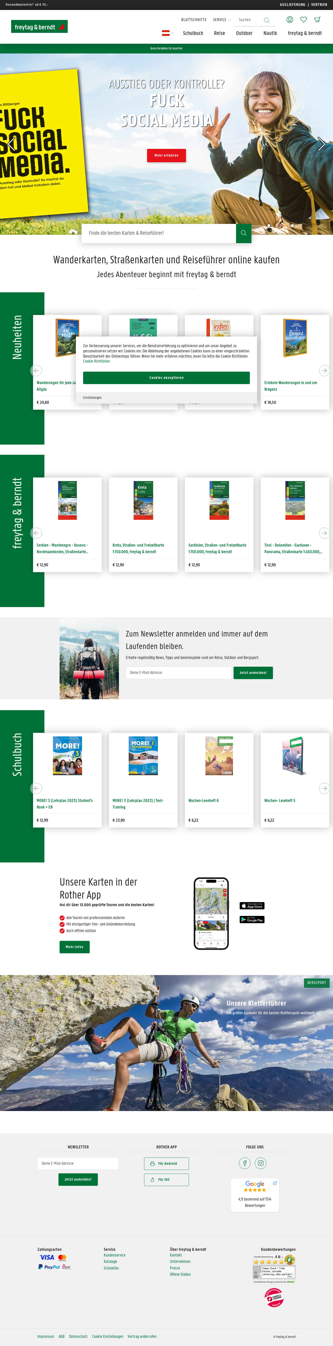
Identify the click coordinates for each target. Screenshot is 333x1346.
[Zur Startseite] (39, 26)
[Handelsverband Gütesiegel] (274, 1297)
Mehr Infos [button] (75, 947)
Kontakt (176, 1255)
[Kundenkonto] (290, 17)
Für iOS (164, 1180)
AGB (62, 1337)
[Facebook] (245, 1163)
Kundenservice (114, 1255)
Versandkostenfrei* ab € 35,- (27, 5)
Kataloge (110, 1262)
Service (220, 20)
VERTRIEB (318, 5)
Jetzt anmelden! (78, 1179)
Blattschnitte (194, 20)
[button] (11, 144)
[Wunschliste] (303, 17)
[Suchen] (267, 20)
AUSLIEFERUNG (293, 5)
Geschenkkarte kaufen (166, 48)
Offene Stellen (180, 1275)
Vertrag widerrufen (142, 1337)
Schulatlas (111, 1268)
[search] (243, 233)
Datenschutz (78, 1337)
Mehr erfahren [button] (166, 155)
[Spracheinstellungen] (167, 34)
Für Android (167, 1164)
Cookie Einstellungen (107, 1337)
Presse (175, 1268)
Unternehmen (180, 1262)
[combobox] (255, 20)
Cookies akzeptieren (167, 378)
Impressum (45, 1337)
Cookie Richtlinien (96, 361)
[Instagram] (260, 1163)
